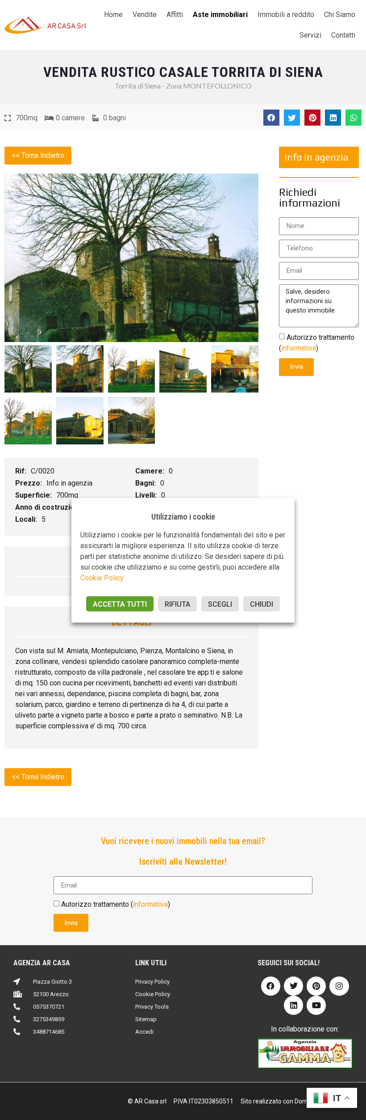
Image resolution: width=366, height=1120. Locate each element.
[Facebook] (270, 986)
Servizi (310, 35)
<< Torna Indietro (38, 155)
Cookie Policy (102, 577)
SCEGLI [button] (220, 604)
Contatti (343, 35)
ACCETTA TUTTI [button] (120, 604)
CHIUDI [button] (261, 604)
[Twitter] (293, 986)
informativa (298, 347)
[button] (271, 118)
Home (113, 14)
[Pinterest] (316, 986)
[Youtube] (316, 1005)
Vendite (145, 14)
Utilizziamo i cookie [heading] (183, 516)
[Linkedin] (293, 1005)
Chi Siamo (339, 14)
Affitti (174, 14)
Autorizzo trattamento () (115, 904)
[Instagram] (339, 986)
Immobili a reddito (286, 14)
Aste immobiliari (220, 14)
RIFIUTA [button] (177, 604)
